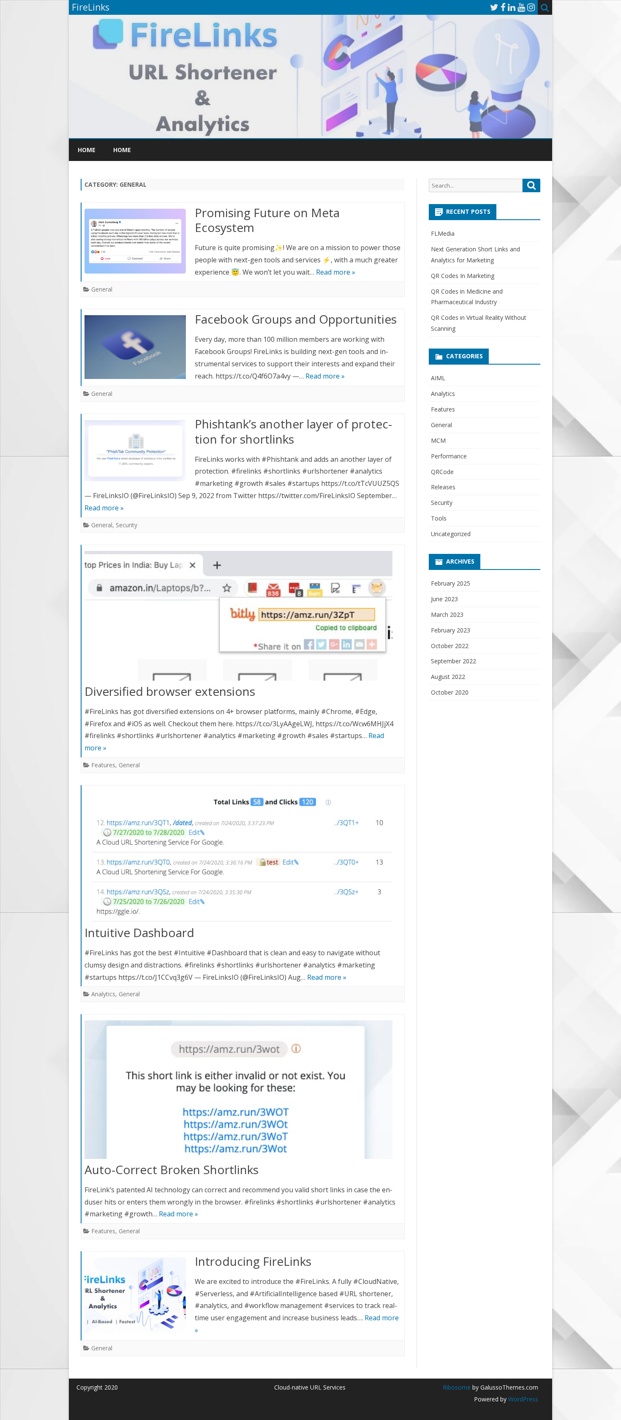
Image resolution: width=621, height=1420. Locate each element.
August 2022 (448, 677)
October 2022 (449, 646)
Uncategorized (451, 534)
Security (126, 525)
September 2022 (453, 661)
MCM (438, 440)
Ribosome (457, 1387)
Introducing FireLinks (253, 1261)
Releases (443, 487)
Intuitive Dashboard (139, 932)
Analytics (103, 994)
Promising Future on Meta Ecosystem (267, 220)
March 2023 (447, 615)
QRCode (442, 472)
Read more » (335, 272)
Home (86, 150)
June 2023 (444, 599)
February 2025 (450, 583)
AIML (438, 378)
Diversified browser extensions (169, 691)
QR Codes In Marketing (462, 276)
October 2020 (449, 692)
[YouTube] (521, 7)
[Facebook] (503, 7)
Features (103, 765)
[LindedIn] (511, 7)
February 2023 (450, 630)
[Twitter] (494, 7)
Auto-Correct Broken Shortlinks (171, 1169)
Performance (449, 456)
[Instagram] (531, 7)
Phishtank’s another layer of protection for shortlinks (293, 431)
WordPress (522, 1399)
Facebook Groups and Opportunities (296, 319)
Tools (439, 518)
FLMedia (443, 233)
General (101, 289)
